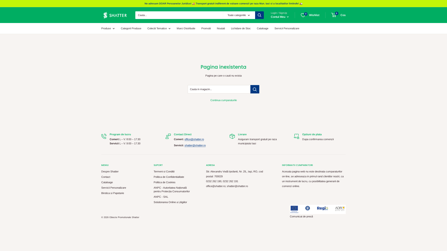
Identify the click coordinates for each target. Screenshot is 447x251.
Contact (105, 176)
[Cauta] (259, 15)
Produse (106, 28)
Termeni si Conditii (164, 171)
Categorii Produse (131, 28)
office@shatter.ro (194, 139)
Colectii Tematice (157, 28)
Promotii (206, 28)
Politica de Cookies (164, 182)
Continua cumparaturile (223, 100)
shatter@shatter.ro (195, 145)
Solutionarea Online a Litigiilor (170, 202)
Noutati (221, 28)
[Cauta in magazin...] (254, 89)
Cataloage (262, 28)
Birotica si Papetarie (112, 193)
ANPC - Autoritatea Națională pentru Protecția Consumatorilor (172, 189)
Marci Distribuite (186, 28)
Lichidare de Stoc (241, 28)
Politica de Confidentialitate (169, 176)
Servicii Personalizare (286, 28)
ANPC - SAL (161, 196)
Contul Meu (278, 16)
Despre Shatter (110, 171)
